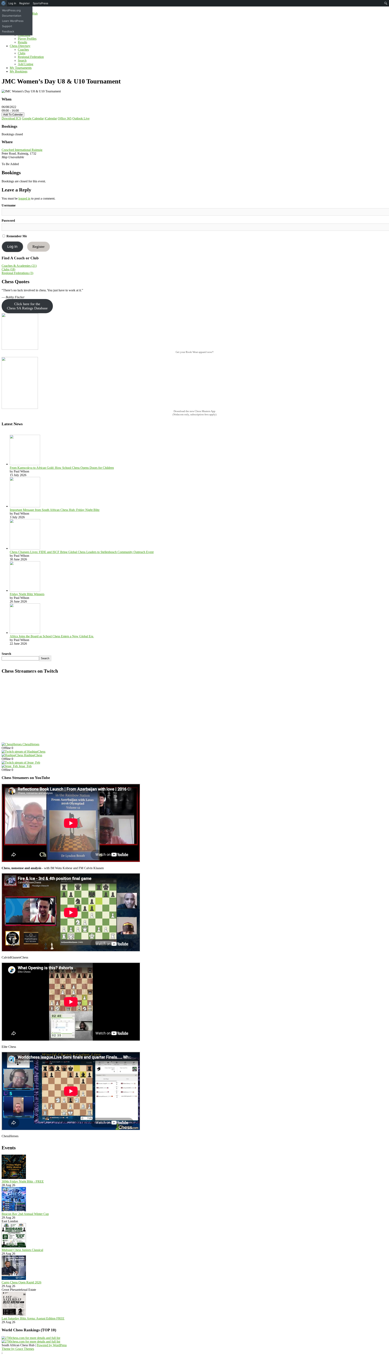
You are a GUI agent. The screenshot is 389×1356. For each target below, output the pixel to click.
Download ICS (11, 118)
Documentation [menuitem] (11, 15)
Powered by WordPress (52, 1345)
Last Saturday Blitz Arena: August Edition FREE (33, 1318)
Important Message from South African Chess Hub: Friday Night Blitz (54, 510)
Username (9, 205)
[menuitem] (3, 3)
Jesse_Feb (25, 766)
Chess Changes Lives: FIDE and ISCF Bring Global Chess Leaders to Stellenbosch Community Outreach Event (82, 552)
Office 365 (65, 118)
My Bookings (18, 71)
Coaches (23, 49)
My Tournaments (21, 67)
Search (22, 60)
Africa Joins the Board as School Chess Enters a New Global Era (52, 636)
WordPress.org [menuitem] (11, 10)
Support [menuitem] (7, 26)
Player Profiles (27, 38)
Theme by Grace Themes (18, 1349)
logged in (24, 198)
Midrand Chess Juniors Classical (22, 1250)
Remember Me (16, 236)
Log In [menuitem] (12, 3)
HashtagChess (33, 755)
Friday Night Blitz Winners (27, 594)
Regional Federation (31, 57)
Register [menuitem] (24, 3)
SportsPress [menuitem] (40, 3)
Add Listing (25, 64)
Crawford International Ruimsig (22, 150)
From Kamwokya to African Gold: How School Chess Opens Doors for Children (62, 467)
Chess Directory (20, 46)
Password (8, 220)
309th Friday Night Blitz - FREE (23, 1181)
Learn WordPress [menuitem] (13, 20)
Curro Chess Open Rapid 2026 (21, 1282)
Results (22, 42)
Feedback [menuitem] (8, 31)
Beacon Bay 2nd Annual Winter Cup (25, 1214)
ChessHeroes (30, 744)
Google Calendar (33, 118)
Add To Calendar (13, 114)
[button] (27, 306)
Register (38, 247)
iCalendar (51, 118)
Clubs (21, 53)
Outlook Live (81, 118)
